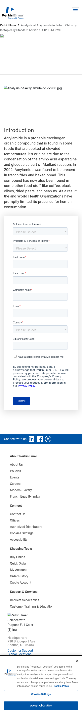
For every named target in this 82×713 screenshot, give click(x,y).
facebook (40, 439)
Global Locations (19, 654)
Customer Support (20, 650)
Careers (15, 484)
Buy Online (17, 557)
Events (14, 477)
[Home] (13, 13)
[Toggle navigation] (75, 10)
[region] (41, 684)
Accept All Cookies (41, 705)
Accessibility (18, 539)
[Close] (77, 660)
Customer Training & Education (32, 606)
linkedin (31, 439)
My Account (18, 570)
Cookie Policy (61, 686)
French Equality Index (25, 496)
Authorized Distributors (26, 527)
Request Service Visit (24, 600)
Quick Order (18, 563)
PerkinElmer (8, 25)
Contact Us (17, 514)
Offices (15, 520)
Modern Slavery (21, 490)
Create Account (20, 582)
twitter (48, 439)
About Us (16, 464)
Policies (15, 471)
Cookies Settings (41, 694)
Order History (19, 576)
